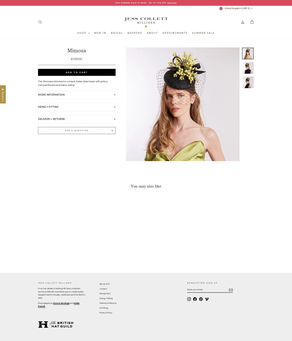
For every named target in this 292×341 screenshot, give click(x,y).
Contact (103, 289)
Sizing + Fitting (106, 298)
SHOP (82, 32)
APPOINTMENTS (175, 32)
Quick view (64, 244)
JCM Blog (103, 308)
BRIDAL (117, 32)
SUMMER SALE (203, 32)
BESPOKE (134, 32)
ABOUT (152, 32)
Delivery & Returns (107, 303)
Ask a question (77, 130)
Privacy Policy (105, 313)
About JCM (104, 284)
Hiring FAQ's (105, 293)
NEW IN (100, 32)
